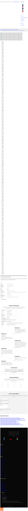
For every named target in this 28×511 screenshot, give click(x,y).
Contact (1, 454)
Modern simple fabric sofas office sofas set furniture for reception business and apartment (12, 418)
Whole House (1, 481)
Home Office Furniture (3, 489)
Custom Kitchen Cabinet (3, 461)
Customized (1, 450)
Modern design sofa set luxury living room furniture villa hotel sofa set (9, 421)
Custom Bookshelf (2, 468)
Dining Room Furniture (3, 488)
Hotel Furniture (10, 29)
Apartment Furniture (2, 485)
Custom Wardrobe (2, 459)
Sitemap (19, 506)
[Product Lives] (1, 510)
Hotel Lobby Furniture (15, 29)
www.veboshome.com (16, 506)
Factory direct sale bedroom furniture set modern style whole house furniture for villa (11, 424)
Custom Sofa (1, 470)
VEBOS (1, 29)
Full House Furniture (5, 29)
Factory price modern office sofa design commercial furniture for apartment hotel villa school (12, 420)
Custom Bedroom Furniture (3, 483)
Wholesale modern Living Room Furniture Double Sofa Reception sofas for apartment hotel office (12, 30)
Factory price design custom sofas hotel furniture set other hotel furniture (10, 423)
